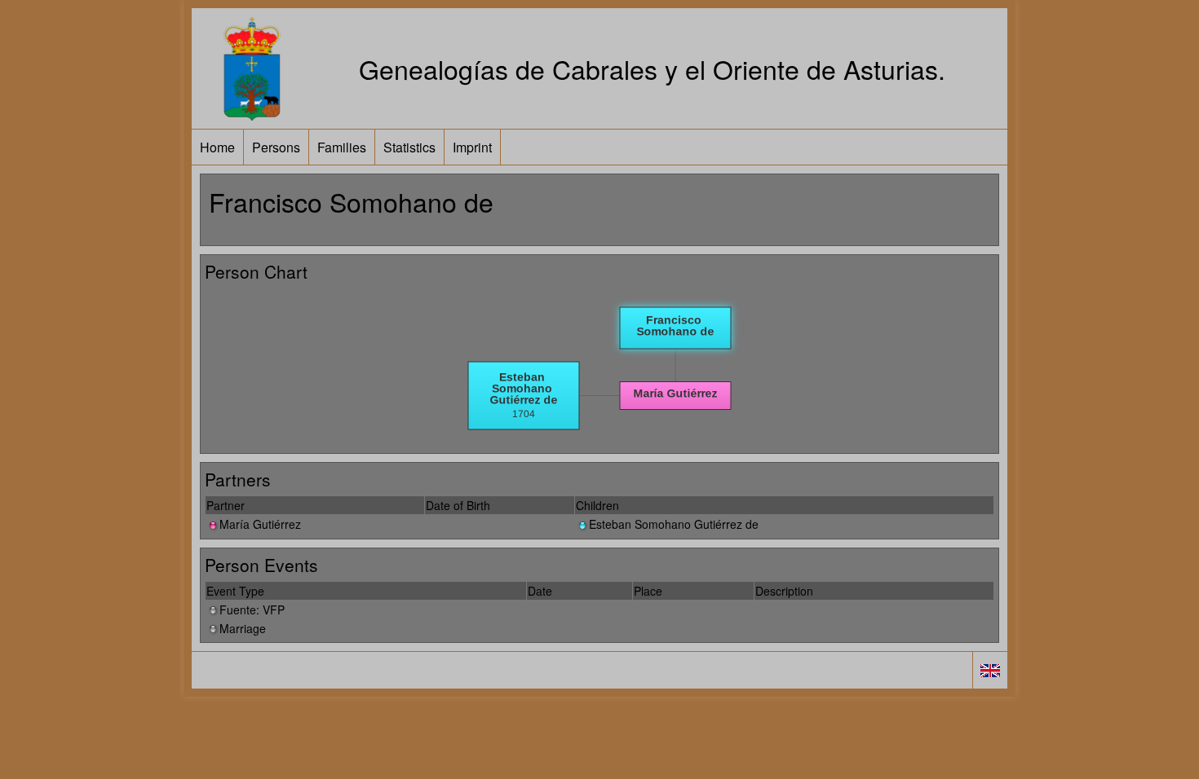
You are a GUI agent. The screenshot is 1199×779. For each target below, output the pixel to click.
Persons (276, 147)
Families (341, 147)
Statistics (409, 147)
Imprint (472, 147)
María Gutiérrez (260, 524)
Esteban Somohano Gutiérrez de (674, 524)
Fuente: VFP (252, 609)
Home (217, 147)
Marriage (242, 628)
